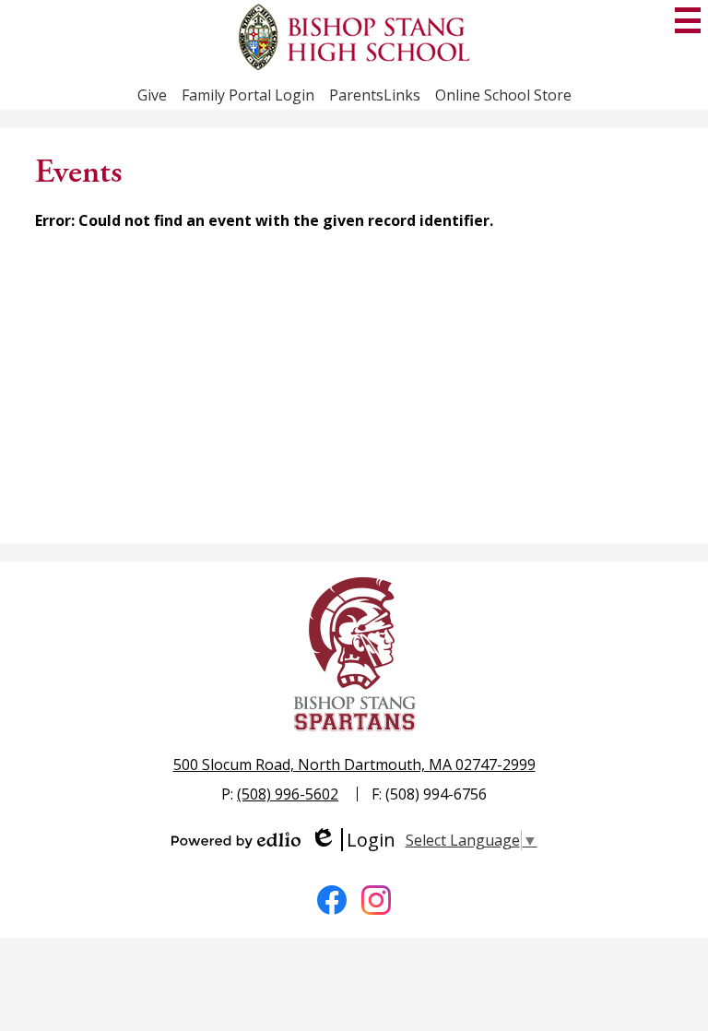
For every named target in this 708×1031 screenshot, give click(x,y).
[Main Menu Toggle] (687, 20)
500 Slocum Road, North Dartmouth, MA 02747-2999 (354, 764)
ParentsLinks (374, 95)
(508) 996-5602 (287, 794)
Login (352, 839)
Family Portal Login (248, 95)
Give (152, 95)
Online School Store (503, 95)
